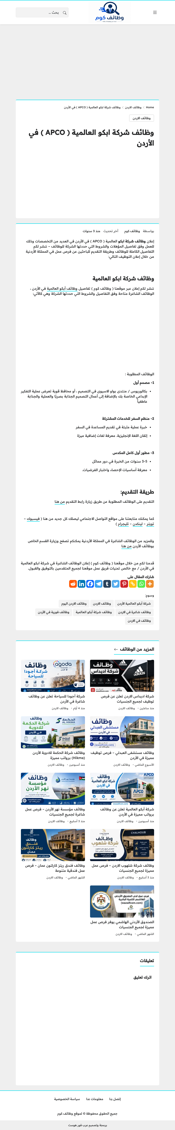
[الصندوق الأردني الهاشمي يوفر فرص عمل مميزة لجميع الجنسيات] (122, 911)
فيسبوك (33, 518)
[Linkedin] (81, 584)
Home (150, 107)
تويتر (150, 524)
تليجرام (123, 524)
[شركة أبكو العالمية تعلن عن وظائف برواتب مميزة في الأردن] (122, 798)
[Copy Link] (133, 584)
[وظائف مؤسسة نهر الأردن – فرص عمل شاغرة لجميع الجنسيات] (53, 798)
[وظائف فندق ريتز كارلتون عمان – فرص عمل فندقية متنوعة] (53, 854)
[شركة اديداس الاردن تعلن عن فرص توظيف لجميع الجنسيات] (122, 685)
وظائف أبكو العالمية (62, 288)
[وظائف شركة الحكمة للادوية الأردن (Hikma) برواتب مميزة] (53, 742)
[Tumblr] (107, 584)
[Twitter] (116, 584)
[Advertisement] (87, 59)
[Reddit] (73, 584)
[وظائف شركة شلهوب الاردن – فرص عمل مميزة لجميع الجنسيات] (122, 854)
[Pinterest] (124, 584)
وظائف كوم (132, 231)
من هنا (60, 501)
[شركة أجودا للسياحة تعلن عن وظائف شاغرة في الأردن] (53, 685)
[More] (150, 584)
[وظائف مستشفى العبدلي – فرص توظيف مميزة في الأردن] (122, 742)
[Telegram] (98, 584)
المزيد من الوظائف (137, 649)
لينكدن (138, 524)
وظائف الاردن (133, 107)
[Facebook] (90, 584)
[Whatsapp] (141, 584)
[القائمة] (155, 12)
